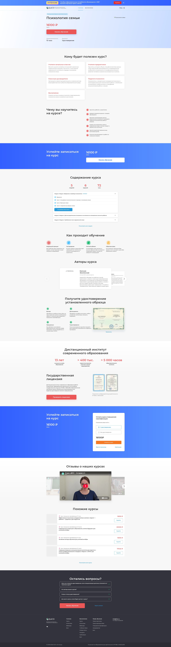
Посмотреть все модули (85, 226)
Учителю (80, 8)
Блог (67, 628)
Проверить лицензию (61, 397)
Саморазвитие (96, 628)
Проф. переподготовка (98, 623)
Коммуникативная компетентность (57, 14)
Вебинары (68, 625)
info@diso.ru (116, 619)
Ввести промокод (101, 447)
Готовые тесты (83, 630)
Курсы (67, 621)
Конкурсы (82, 632)
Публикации (83, 634)
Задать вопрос (99, 605)
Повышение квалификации (100, 625)
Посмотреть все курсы (85, 562)
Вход (121, 8)
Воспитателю (89, 8)
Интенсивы (69, 623)
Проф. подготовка (97, 621)
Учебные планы (83, 628)
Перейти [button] (118, 520)
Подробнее (117, 2)
